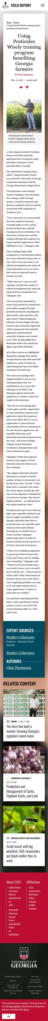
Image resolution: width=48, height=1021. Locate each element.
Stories (16, 22)
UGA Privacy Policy (35, 986)
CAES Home (14, 887)
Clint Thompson (25, 74)
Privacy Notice (13, 1006)
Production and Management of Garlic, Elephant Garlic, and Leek (22, 791)
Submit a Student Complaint (35, 992)
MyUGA (13, 981)
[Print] (27, 87)
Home (8, 22)
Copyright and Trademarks (13, 986)
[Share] (21, 87)
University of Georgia (24, 957)
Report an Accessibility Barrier (13, 992)
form (26, 1009)
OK (8, 1016)
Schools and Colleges (13, 977)
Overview (13, 891)
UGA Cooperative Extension (34, 890)
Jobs (11, 905)
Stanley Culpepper (20, 637)
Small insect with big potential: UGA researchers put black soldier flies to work (23, 853)
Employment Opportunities (35, 981)
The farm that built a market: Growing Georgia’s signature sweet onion (22, 731)
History (12, 894)
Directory (35, 977)
